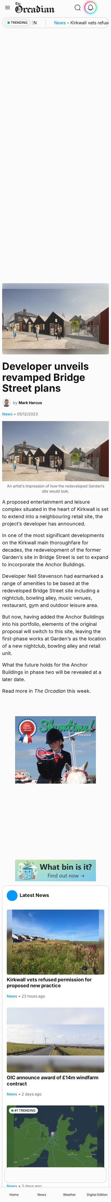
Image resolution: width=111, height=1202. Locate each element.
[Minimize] (103, 1171)
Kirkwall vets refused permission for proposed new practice (49, 983)
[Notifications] (90, 7)
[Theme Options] (103, 7)
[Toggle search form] (77, 7)
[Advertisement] (55, 821)
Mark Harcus (30, 402)
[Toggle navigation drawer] (7, 7)
